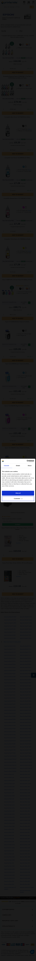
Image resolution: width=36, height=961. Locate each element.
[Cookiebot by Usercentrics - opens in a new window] (26, 461)
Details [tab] (18, 465)
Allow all (18, 493)
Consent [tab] (6, 465)
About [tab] (29, 465)
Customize (17, 498)
